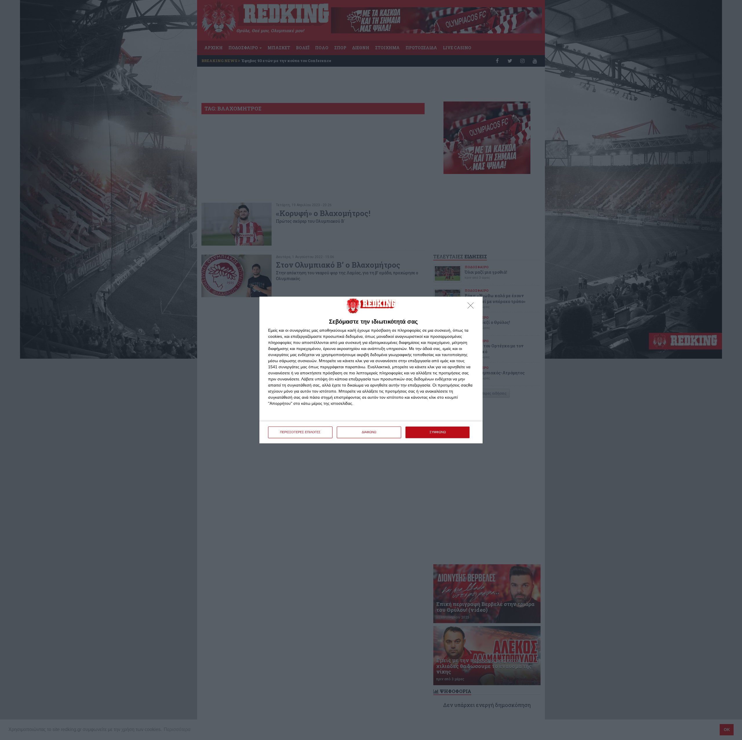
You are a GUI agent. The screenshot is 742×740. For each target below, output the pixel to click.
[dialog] (371, 370)
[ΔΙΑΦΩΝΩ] (472, 307)
